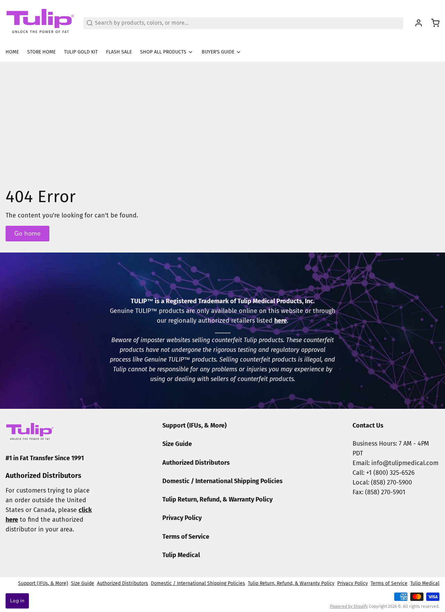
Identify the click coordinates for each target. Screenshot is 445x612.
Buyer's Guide (218, 52)
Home (12, 52)
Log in (17, 600)
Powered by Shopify (349, 606)
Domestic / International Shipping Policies (222, 481)
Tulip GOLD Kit (81, 52)
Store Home (41, 52)
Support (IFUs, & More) (194, 425)
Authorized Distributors (196, 462)
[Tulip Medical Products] (40, 23)
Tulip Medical (181, 555)
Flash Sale (119, 52)
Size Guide (177, 444)
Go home (27, 233)
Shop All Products (163, 52)
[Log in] (416, 23)
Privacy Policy (182, 518)
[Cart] (432, 23)
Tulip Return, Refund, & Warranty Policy (217, 499)
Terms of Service (185, 536)
